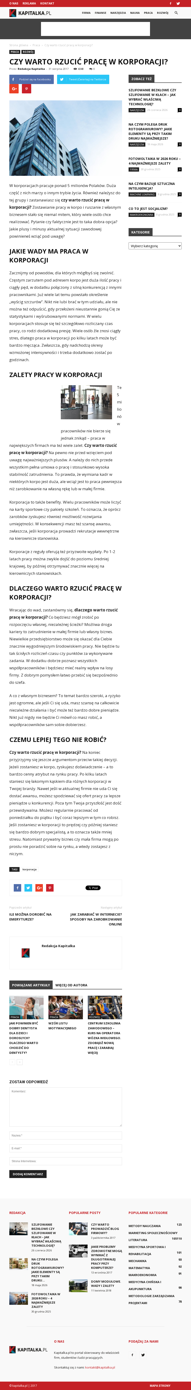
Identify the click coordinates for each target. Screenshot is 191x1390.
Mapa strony (160, 1386)
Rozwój (162, 12)
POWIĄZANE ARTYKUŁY (31, 985)
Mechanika (138, 1261)
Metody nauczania (145, 1226)
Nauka (135, 12)
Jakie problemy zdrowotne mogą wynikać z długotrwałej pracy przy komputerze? (106, 1257)
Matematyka (139, 1268)
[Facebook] (170, 3)
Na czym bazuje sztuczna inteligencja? (152, 186)
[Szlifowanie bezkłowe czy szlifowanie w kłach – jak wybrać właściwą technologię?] (18, 1228)
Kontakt (47, 3)
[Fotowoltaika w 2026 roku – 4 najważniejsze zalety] (18, 1298)
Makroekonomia (141, 214)
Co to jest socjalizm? (148, 208)
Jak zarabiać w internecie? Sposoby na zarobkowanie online (96, 919)
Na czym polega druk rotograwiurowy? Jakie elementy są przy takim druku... (47, 1269)
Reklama (29, 3)
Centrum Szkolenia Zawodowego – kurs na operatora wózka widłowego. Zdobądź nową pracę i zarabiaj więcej (104, 1038)
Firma (86, 12)
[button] (176, 12)
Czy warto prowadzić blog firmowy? (105, 1228)
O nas (13, 3)
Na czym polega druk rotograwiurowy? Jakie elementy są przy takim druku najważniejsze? (150, 131)
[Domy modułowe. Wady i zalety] (78, 1285)
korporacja (30, 869)
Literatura (138, 1240)
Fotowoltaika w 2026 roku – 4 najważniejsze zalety (155, 161)
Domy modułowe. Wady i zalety (106, 1283)
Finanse (100, 12)
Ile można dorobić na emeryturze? (30, 916)
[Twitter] (178, 3)
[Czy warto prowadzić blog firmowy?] (78, 1228)
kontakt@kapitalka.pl (100, 1367)
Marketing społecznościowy (153, 1233)
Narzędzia (118, 12)
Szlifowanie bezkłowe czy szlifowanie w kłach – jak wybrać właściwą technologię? (152, 97)
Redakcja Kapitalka (31, 69)
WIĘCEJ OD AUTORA (71, 985)
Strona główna (18, 45)
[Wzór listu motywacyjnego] (65, 1007)
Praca (148, 12)
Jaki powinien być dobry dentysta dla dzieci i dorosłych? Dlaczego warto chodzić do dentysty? (23, 1038)
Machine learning (142, 194)
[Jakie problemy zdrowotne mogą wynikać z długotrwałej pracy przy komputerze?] (78, 1251)
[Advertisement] (95, 29)
